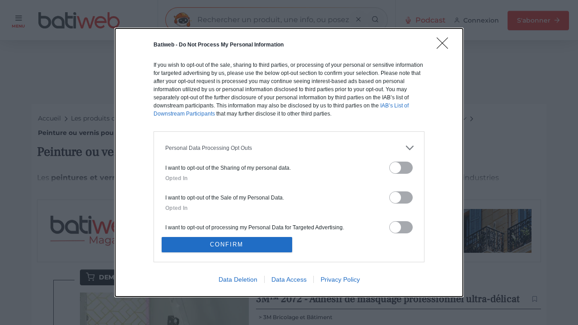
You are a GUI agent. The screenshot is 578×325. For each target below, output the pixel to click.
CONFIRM (226, 244)
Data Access (289, 279)
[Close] (445, 46)
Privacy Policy (340, 279)
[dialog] (289, 162)
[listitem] (289, 148)
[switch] (401, 168)
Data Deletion (238, 279)
